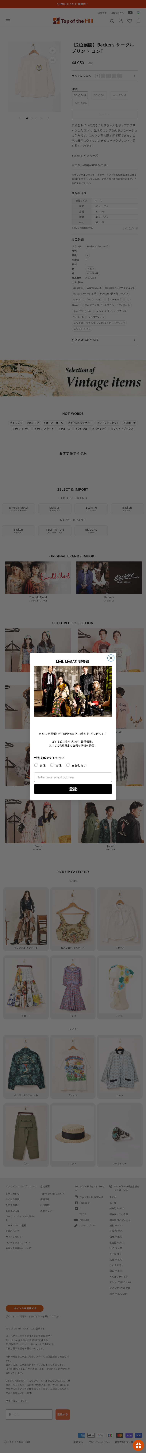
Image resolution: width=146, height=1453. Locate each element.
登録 (73, 788)
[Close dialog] (111, 658)
